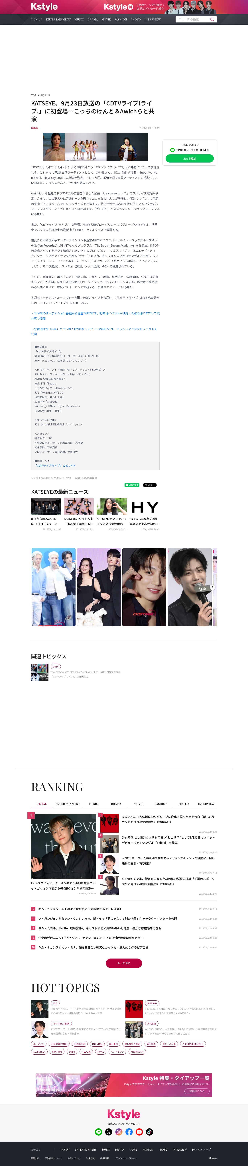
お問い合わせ (74, 1158)
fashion (121, 19)
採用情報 (104, 1158)
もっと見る (124, 963)
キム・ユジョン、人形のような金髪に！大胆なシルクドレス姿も (80, 909)
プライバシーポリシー (125, 1158)
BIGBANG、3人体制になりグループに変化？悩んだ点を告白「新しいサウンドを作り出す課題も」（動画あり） (168, 819)
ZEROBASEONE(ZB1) (193, 1043)
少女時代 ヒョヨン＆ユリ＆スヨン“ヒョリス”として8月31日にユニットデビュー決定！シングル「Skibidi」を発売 (168, 840)
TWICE (100, 1051)
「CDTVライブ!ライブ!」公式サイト (55, 465)
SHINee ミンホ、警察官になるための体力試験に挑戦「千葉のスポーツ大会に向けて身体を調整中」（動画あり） (168, 881)
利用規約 (90, 1158)
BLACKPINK (79, 1043)
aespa (72, 1051)
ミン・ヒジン (117, 1051)
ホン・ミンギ (169, 1043)
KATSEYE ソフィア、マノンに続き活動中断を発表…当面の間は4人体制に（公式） (112, 521)
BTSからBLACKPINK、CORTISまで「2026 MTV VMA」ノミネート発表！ (45, 521)
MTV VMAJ (97, 1043)
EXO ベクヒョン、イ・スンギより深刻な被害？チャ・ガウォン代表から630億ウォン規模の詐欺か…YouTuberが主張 (63, 886)
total (42, 804)
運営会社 (35, 1158)
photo (136, 19)
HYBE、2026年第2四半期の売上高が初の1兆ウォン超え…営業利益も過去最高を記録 (144, 521)
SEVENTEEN (39, 1051)
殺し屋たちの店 (132, 1043)
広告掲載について (53, 1158)
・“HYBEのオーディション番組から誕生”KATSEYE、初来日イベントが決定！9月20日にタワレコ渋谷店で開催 (95, 316)
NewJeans (57, 1051)
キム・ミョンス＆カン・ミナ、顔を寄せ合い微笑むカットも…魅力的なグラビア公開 (93, 947)
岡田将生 (151, 1043)
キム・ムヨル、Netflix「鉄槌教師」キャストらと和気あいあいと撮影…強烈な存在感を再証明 (99, 928)
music (79, 19)
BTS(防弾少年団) (59, 1043)
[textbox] (196, 19)
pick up (36, 19)
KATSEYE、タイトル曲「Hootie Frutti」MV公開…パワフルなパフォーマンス (78, 521)
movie (106, 19)
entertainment (58, 19)
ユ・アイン (38, 1043)
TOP (33, 95)
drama (93, 19)
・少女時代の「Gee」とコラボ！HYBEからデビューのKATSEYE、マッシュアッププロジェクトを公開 (94, 331)
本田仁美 (86, 1051)
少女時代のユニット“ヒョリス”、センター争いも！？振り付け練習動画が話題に (90, 938)
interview (153, 19)
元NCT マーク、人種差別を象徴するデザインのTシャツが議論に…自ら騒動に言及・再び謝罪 (168, 860)
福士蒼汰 (113, 1043)
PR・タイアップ (201, 1149)
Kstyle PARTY (137, 1051)
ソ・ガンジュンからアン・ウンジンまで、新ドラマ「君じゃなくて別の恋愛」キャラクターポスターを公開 (107, 918)
